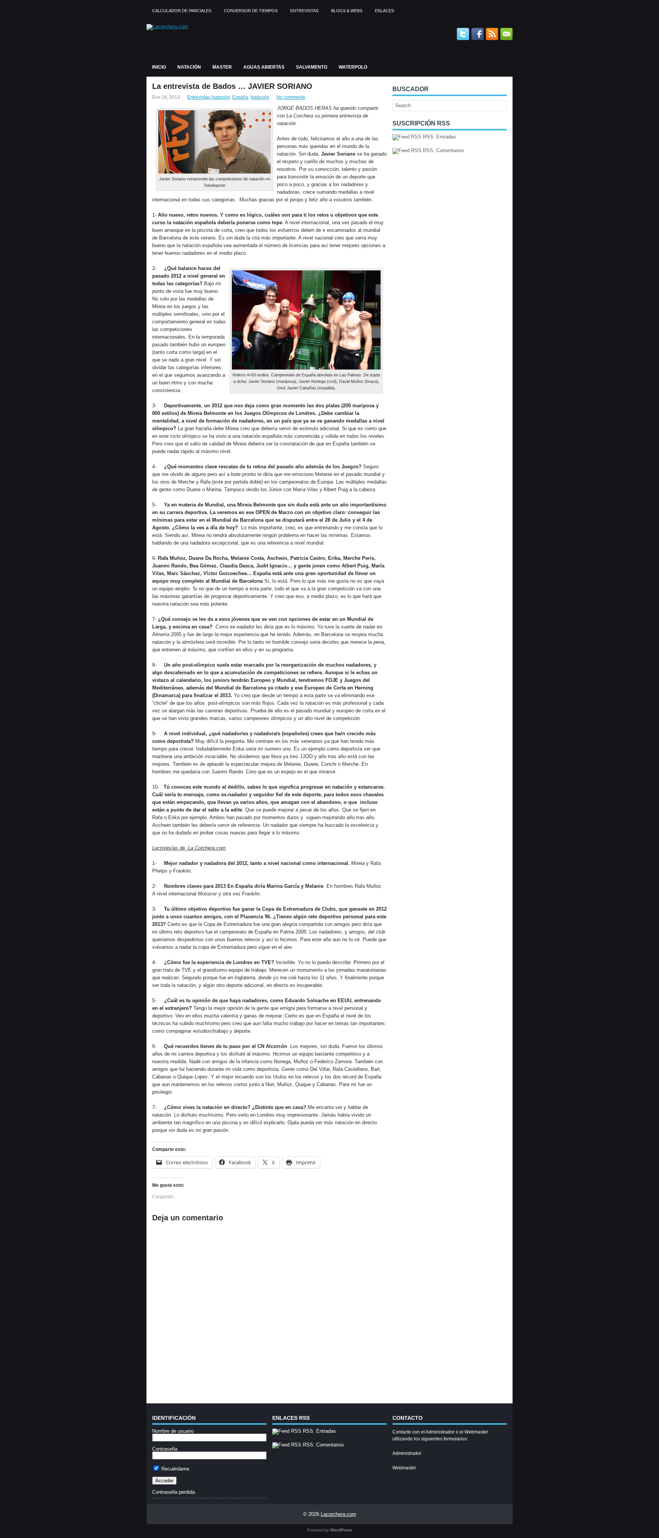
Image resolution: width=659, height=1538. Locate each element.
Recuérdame (174, 1469)
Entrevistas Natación (208, 97)
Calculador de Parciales (181, 10)
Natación (189, 67)
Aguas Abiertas (263, 67)
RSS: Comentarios (442, 150)
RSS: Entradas (438, 137)
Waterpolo (353, 67)
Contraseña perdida (173, 1492)
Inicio (159, 67)
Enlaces (384, 10)
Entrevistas (304, 10)
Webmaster (404, 1468)
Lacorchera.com (338, 1514)
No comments (290, 97)
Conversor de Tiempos (251, 10)
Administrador (406, 1453)
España (240, 97)
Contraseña (164, 1449)
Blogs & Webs (346, 10)
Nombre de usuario (173, 1431)
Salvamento (311, 67)
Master (222, 67)
